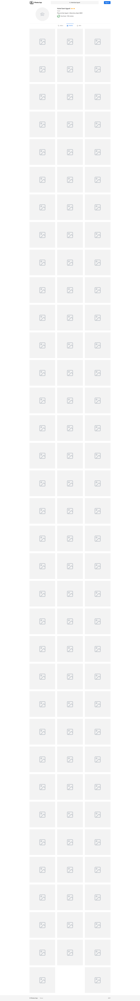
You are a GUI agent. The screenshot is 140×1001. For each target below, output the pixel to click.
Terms (41, 998)
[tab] (60, 26)
